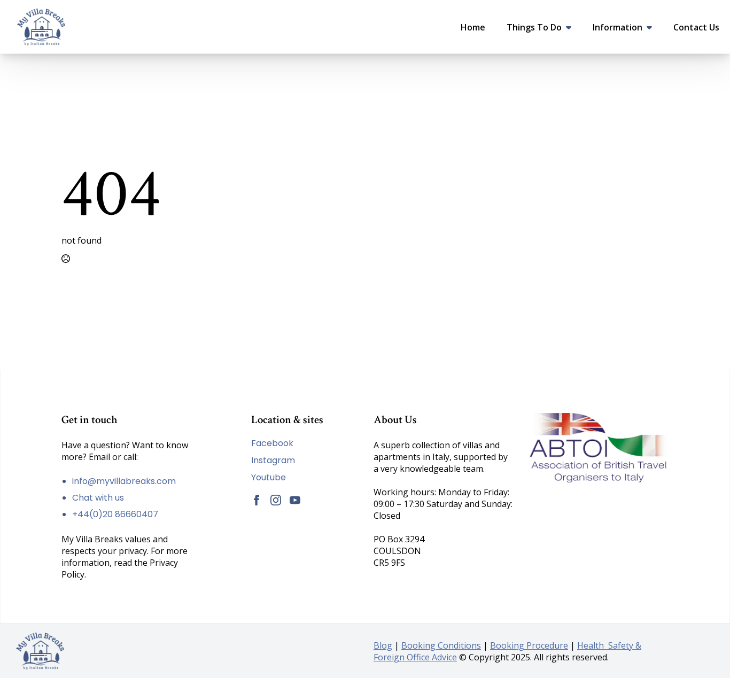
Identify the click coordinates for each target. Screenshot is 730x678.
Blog (383, 645)
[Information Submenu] (652, 27)
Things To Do (534, 27)
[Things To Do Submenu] (572, 27)
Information (617, 27)
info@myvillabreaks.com (124, 481)
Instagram (273, 460)
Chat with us (98, 498)
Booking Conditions (441, 645)
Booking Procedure (529, 645)
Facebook (272, 443)
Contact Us (696, 27)
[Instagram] (275, 500)
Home (473, 27)
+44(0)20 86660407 (115, 514)
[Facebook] (256, 500)
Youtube (268, 477)
